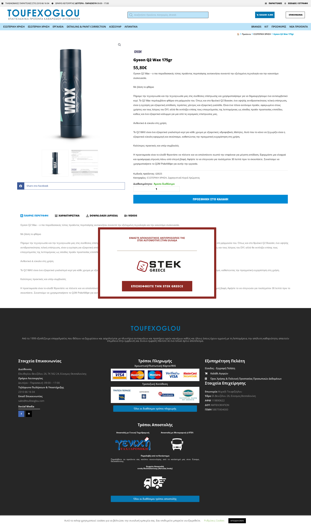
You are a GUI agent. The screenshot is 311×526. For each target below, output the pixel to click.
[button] (119, 45)
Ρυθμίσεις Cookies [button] (214, 520)
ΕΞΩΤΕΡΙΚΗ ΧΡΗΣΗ (14, 26)
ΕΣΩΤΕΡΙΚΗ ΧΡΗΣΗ (38, 26)
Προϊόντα (246, 34)
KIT (266, 26)
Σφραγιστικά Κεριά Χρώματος (184, 177)
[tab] (34, 216)
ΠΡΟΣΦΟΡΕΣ (278, 26)
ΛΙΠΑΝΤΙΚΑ (131, 26)
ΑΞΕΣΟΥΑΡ (115, 26)
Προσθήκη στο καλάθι (210, 199)
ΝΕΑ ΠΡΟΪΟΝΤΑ (298, 26)
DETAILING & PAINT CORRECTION (86, 26)
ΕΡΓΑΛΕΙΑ (58, 26)
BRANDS (256, 26)
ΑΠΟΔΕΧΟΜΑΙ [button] (237, 520)
